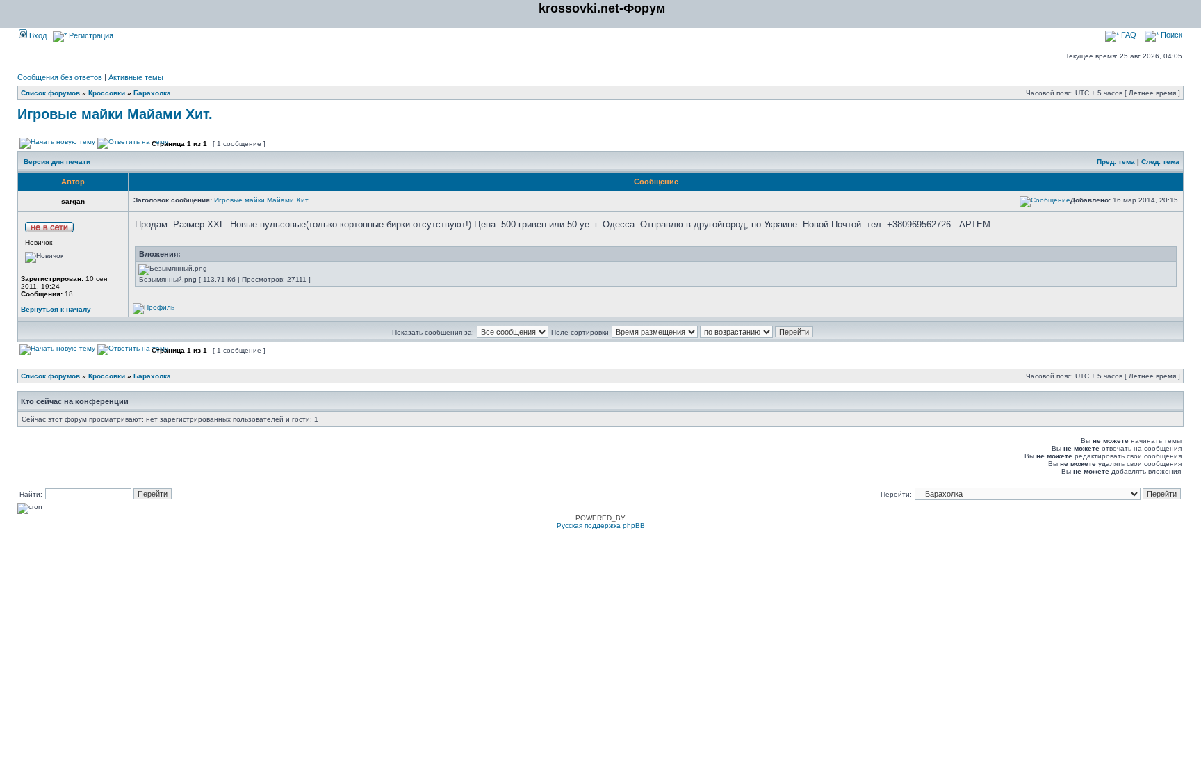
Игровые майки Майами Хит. (115, 114)
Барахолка (152, 93)
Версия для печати (57, 162)
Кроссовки (106, 93)
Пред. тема (1116, 162)
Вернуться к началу (56, 309)
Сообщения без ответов (59, 77)
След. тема (1160, 162)
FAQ (1127, 35)
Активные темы (135, 77)
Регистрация (90, 35)
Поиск (1170, 35)
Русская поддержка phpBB (601, 525)
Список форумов (50, 93)
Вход (37, 35)
